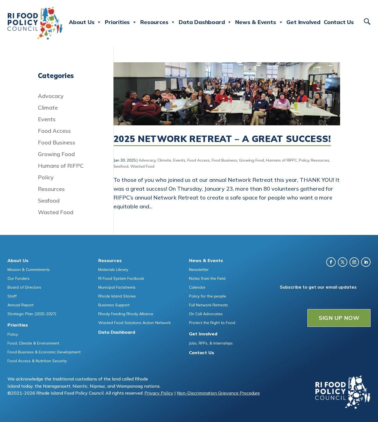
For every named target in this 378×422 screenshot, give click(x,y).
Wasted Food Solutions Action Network (134, 322)
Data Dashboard (202, 22)
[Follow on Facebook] (331, 262)
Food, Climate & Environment (33, 343)
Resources (320, 160)
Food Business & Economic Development (44, 351)
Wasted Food (142, 166)
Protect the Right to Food (212, 322)
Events (179, 160)
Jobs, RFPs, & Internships (211, 343)
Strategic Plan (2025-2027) (31, 313)
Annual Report (20, 304)
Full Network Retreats (208, 304)
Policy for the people (207, 296)
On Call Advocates (206, 313)
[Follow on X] (342, 262)
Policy (304, 160)
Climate (164, 160)
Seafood (120, 166)
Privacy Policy (158, 393)
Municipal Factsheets (117, 287)
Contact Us (339, 22)
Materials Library (113, 269)
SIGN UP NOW (339, 317)
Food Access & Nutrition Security (37, 360)
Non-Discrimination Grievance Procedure (218, 393)
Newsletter (199, 269)
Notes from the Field (207, 278)
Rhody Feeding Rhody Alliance (125, 313)
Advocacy (147, 160)
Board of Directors (24, 287)
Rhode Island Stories (117, 296)
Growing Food (251, 160)
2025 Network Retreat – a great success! (222, 138)
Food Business (224, 160)
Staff (12, 296)
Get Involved (303, 22)
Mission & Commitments (28, 269)
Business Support (114, 304)
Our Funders (18, 278)
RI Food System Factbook (121, 278)
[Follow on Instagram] (354, 262)
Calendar (197, 287)
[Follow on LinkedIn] (366, 262)
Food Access (198, 160)
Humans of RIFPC (281, 160)
